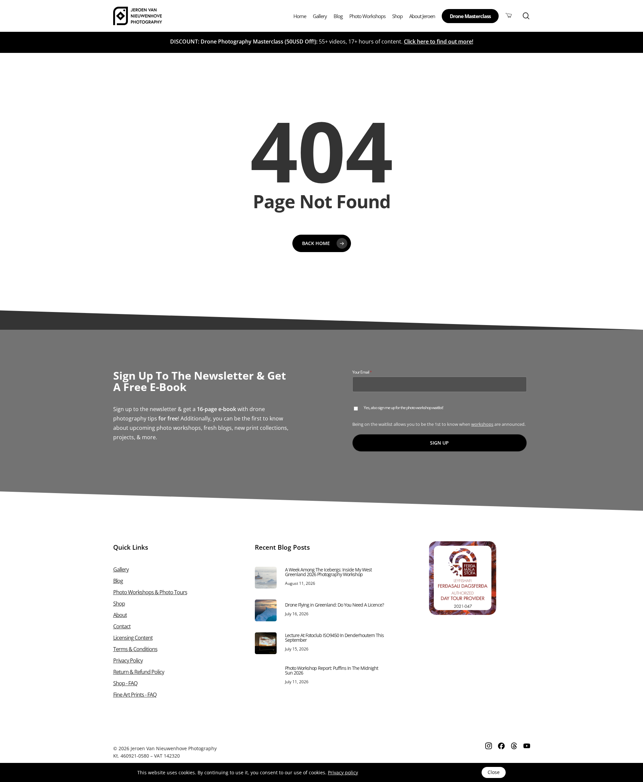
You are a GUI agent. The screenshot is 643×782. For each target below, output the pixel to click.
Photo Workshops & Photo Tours (150, 592)
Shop (119, 603)
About (120, 615)
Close (494, 772)
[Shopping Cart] (508, 16)
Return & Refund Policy (138, 672)
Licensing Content (133, 637)
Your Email (369, 372)
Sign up (439, 443)
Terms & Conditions (135, 649)
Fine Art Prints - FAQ (134, 694)
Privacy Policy (128, 660)
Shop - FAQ (125, 683)
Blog (118, 580)
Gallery (121, 569)
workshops (482, 424)
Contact (122, 626)
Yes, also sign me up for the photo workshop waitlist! (403, 407)
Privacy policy (343, 772)
